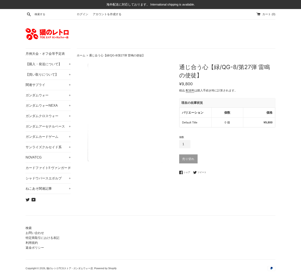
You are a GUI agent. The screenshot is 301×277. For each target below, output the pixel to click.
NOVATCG (48, 157)
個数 (181, 137)
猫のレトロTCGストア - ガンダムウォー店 (69, 268)
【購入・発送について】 (48, 64)
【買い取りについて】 (48, 74)
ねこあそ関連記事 (48, 188)
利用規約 (32, 242)
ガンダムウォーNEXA (48, 105)
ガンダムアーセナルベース (48, 126)
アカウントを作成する (107, 14)
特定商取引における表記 (42, 237)
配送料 (190, 90)
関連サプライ (48, 85)
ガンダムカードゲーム (48, 136)
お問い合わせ (35, 233)
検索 (29, 228)
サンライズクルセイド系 (48, 147)
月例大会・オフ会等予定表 (45, 53)
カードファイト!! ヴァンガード (48, 168)
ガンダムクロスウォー (48, 116)
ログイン (82, 14)
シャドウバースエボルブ (48, 178)
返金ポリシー (35, 247)
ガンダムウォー (48, 95)
